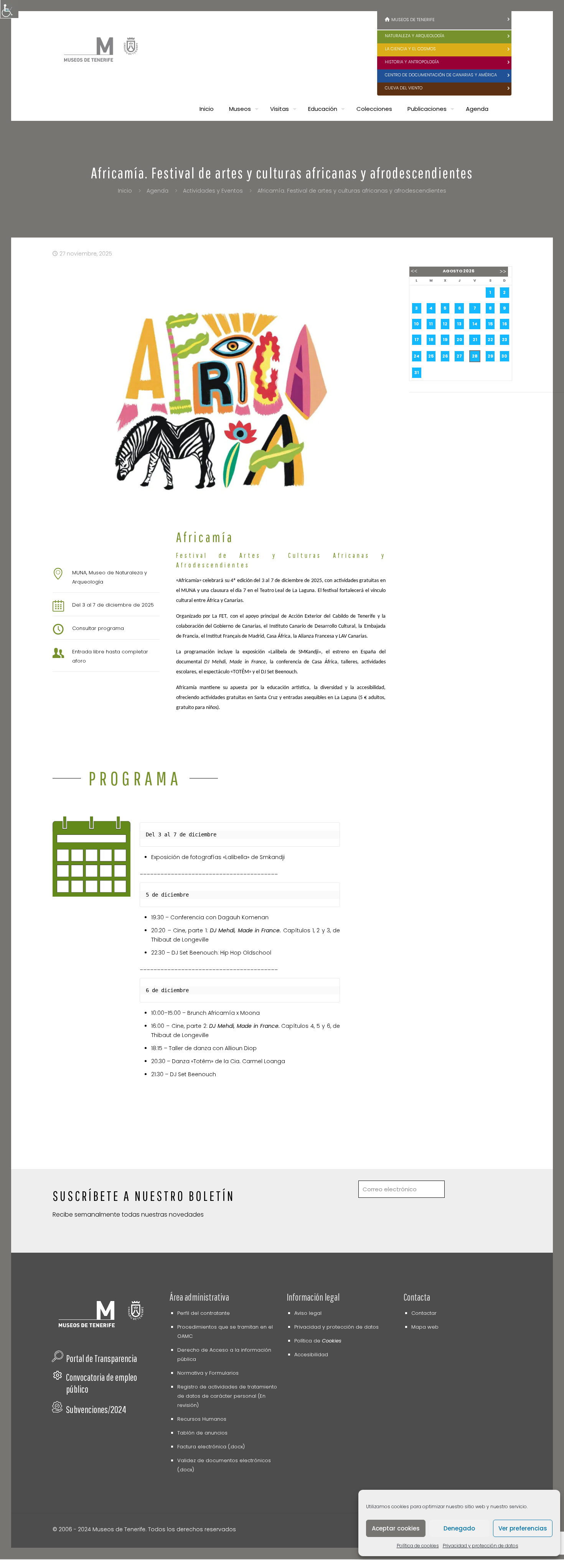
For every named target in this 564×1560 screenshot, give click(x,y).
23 (504, 339)
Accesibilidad (311, 1354)
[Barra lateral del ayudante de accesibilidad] (9, 9)
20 (459, 339)
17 (416, 339)
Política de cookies (418, 1545)
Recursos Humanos (201, 1419)
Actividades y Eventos (213, 191)
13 (459, 324)
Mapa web (425, 1327)
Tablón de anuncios (202, 1432)
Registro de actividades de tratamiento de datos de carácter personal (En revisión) (227, 1396)
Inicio (125, 191)
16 (504, 324)
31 (416, 372)
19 (445, 339)
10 (416, 324)
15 (490, 324)
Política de (317, 1340)
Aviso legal (308, 1313)
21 (475, 339)
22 (490, 339)
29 (490, 356)
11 (431, 324)
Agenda (157, 191)
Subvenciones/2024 (96, 1409)
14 (474, 324)
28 (475, 356)
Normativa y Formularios (208, 1373)
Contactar (424, 1313)
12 (445, 324)
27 (459, 356)
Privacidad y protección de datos (480, 1545)
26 (445, 356)
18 (431, 339)
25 (431, 356)
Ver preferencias (522, 1528)
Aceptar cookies (396, 1528)
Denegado (459, 1528)
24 (416, 356)
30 (504, 356)
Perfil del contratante (203, 1313)
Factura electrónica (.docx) (211, 1446)
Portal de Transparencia (101, 1358)
